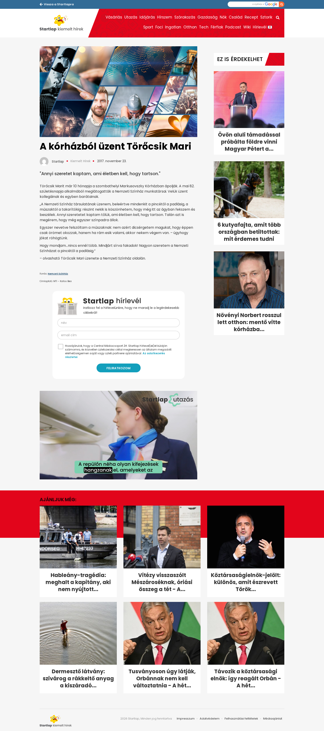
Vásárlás (114, 17)
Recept (251, 17)
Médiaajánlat (272, 718)
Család (235, 17)
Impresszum (186, 718)
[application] (118, 435)
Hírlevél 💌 (262, 27)
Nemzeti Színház (58, 273)
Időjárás (147, 17)
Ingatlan (173, 27)
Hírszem (164, 17)
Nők (223, 17)
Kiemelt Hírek (81, 161)
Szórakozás (184, 17)
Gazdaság (207, 17)
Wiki (247, 27)
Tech (204, 27)
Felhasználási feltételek (241, 718)
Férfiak (217, 27)
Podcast (233, 27)
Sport (148, 27)
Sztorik (266, 17)
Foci (159, 27)
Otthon (190, 27)
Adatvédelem (210, 718)
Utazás (130, 17)
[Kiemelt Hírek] (64, 23)
